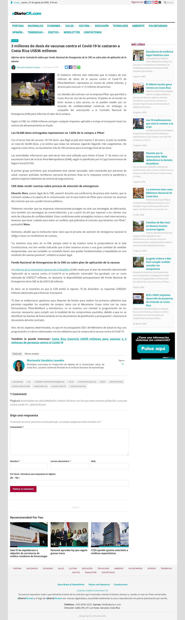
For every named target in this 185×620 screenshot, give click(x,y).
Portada (18, 26)
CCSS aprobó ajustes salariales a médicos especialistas (109, 552)
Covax (71, 381)
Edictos (53, 32)
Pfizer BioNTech (116, 381)
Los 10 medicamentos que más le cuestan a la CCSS (159, 124)
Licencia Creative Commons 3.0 (92, 590)
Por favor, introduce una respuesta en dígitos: (33, 474)
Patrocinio (75, 507)
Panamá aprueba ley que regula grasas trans (69, 552)
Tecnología (120, 26)
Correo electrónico (61, 461)
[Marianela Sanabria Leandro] (19, 370)
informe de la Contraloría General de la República (42, 269)
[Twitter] (122, 364)
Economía (53, 26)
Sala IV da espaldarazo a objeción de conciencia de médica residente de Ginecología (28, 553)
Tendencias (35, 32)
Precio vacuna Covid (21, 386)
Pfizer (103, 381)
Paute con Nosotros (99, 584)
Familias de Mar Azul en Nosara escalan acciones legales (158, 226)
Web (93, 461)
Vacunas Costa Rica (78, 386)
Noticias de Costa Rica (87, 381)
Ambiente (138, 26)
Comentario (17, 427)
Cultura (84, 26)
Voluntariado (158, 26)
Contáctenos (93, 32)
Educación (102, 26)
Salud (69, 26)
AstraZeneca (18, 381)
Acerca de (17, 354)
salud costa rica (40, 386)
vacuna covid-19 (59, 386)
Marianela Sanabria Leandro (28, 67)
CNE (28, 381)
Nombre (15, 461)
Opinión (17, 32)
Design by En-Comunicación (92, 616)
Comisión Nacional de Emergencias (49, 381)
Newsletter (72, 32)
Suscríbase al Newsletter (71, 584)
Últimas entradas (32, 354)
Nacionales (35, 26)
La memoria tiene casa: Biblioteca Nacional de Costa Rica (159, 193)
